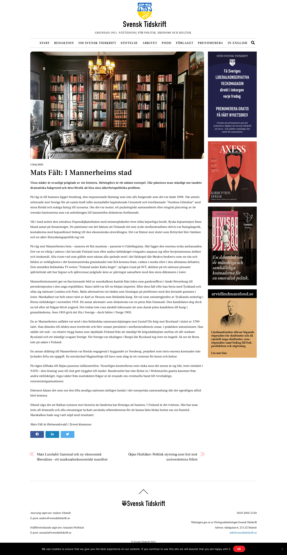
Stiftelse (129, 43)
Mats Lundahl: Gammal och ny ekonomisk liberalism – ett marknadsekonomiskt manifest (72, 457)
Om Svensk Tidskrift (97, 43)
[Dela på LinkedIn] (52, 434)
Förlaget (184, 43)
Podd (166, 43)
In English (237, 43)
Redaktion (64, 43)
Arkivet (150, 43)
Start (45, 43)
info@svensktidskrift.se (243, 533)
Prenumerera (210, 43)
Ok (239, 549)
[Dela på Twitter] (67, 434)
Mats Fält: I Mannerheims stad (81, 172)
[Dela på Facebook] (37, 434)
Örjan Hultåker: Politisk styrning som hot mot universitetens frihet (163, 457)
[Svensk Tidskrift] (144, 25)
